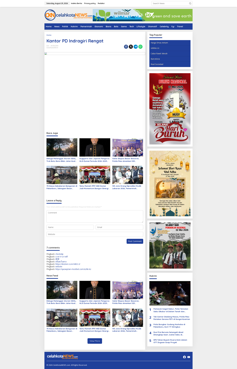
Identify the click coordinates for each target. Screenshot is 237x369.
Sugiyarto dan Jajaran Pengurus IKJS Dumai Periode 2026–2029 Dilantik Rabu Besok (94, 159)
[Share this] (126, 47)
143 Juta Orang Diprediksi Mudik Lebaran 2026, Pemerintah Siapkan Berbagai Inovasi (126, 187)
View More (95, 341)
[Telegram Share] (136, 47)
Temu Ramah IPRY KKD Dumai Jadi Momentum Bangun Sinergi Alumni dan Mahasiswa (93, 187)
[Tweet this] (131, 47)
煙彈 (57, 259)
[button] (190, 3)
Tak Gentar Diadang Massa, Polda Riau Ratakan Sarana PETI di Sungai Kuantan (171, 318)
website (58, 266)
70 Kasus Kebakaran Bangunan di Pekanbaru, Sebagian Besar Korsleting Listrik (61, 187)
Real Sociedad (157, 64)
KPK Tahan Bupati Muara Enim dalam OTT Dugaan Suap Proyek (170, 341)
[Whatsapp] (140, 47)
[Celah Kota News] (68, 15)
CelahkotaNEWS (52, 48)
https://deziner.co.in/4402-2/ (67, 264)
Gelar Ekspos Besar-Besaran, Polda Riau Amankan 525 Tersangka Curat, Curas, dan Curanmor (125, 159)
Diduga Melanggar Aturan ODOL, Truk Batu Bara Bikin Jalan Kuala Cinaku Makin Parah (61, 159)
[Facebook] (184, 357)
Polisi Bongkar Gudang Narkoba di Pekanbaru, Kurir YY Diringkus (169, 325)
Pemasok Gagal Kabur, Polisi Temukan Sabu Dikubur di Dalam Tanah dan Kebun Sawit (170, 310)
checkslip (59, 254)
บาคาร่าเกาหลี (61, 256)
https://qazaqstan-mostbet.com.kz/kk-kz (73, 269)
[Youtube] (189, 357)
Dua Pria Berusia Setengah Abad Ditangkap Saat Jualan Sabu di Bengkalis (168, 333)
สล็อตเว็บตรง (61, 261)
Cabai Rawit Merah (159, 53)
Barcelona (155, 59)
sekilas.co (155, 48)
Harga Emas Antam (159, 42)
